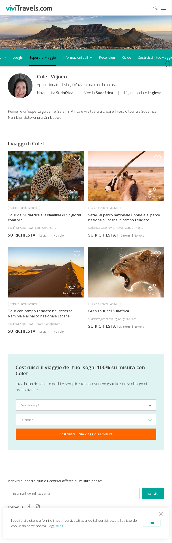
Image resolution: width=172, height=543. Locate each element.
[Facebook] (29, 507)
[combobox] (86, 405)
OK (152, 523)
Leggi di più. (56, 526)
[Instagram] (37, 507)
